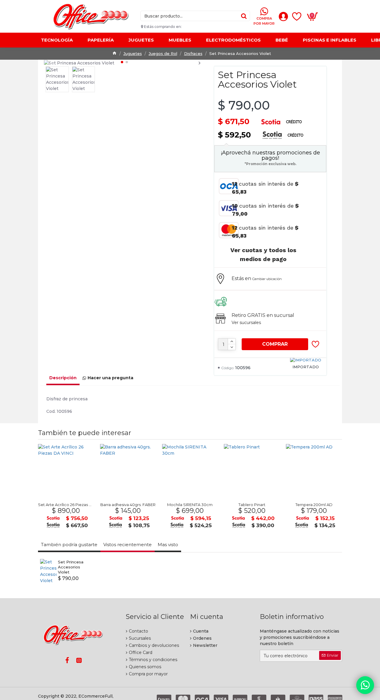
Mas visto (168, 544)
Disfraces (193, 53)
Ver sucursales (246, 322)
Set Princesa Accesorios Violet (70, 567)
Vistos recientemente (127, 544)
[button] (49, 63)
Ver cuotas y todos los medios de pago (263, 254)
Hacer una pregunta (110, 377)
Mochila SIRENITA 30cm (190, 504)
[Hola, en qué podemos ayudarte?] (365, 685)
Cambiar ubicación (267, 279)
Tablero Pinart (251, 504)
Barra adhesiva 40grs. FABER (128, 504)
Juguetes (133, 53)
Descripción (63, 377)
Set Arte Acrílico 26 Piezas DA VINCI (66, 504)
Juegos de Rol (163, 53)
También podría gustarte (69, 544)
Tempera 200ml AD (313, 504)
